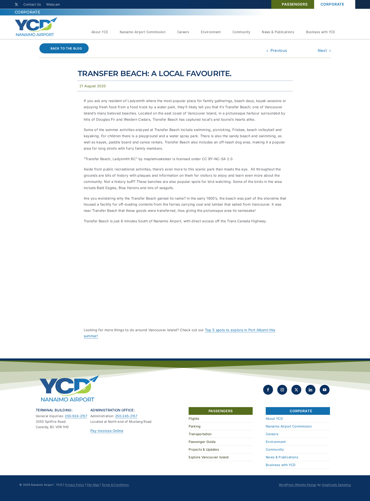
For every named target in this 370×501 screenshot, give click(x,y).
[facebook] (268, 390)
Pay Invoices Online (106, 431)
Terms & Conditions (115, 484)
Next (322, 50)
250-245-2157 (126, 416)
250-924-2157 (76, 416)
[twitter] (16, 4)
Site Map (93, 484)
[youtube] (325, 390)
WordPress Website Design (298, 484)
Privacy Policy (74, 484)
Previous (278, 50)
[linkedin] (310, 390)
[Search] (348, 32)
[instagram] (282, 390)
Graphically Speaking (336, 484)
